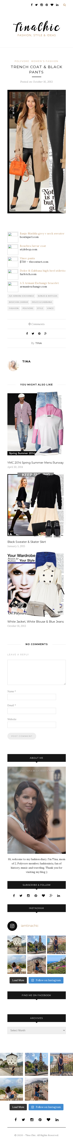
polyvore (28, 308)
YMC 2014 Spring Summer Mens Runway (35, 462)
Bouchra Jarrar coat (33, 246)
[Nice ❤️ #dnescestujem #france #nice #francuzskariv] (56, 944)
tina (38, 343)
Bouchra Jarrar (18, 302)
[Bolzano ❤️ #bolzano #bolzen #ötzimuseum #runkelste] (36, 944)
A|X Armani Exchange (21, 296)
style (40, 308)
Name (11, 691)
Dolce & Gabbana (42, 302)
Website (11, 719)
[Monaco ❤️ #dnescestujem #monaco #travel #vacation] (36, 964)
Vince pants (27, 258)
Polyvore (22, 61)
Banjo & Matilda (47, 296)
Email (11, 705)
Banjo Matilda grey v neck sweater (42, 233)
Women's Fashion (44, 61)
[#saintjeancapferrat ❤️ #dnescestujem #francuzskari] (56, 964)
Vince (50, 308)
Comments (37, 324)
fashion (14, 308)
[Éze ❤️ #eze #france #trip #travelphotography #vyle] (16, 964)
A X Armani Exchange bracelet (39, 283)
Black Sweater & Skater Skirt (26, 542)
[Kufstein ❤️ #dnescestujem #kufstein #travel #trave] (16, 944)
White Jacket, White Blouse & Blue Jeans (35, 621)
